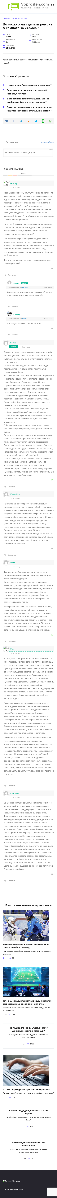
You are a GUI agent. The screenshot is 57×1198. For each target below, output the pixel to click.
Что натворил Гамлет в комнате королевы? (29, 85)
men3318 (14, 793)
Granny (13, 183)
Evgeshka (15, 494)
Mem (12, 563)
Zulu (12, 649)
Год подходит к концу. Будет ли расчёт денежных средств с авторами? (28, 1029)
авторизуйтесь (47, 142)
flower (16, 283)
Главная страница (11, 19)
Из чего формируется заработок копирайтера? (26, 1089)
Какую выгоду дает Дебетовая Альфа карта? (28, 1112)
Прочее (24, 19)
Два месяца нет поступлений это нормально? (28, 1144)
